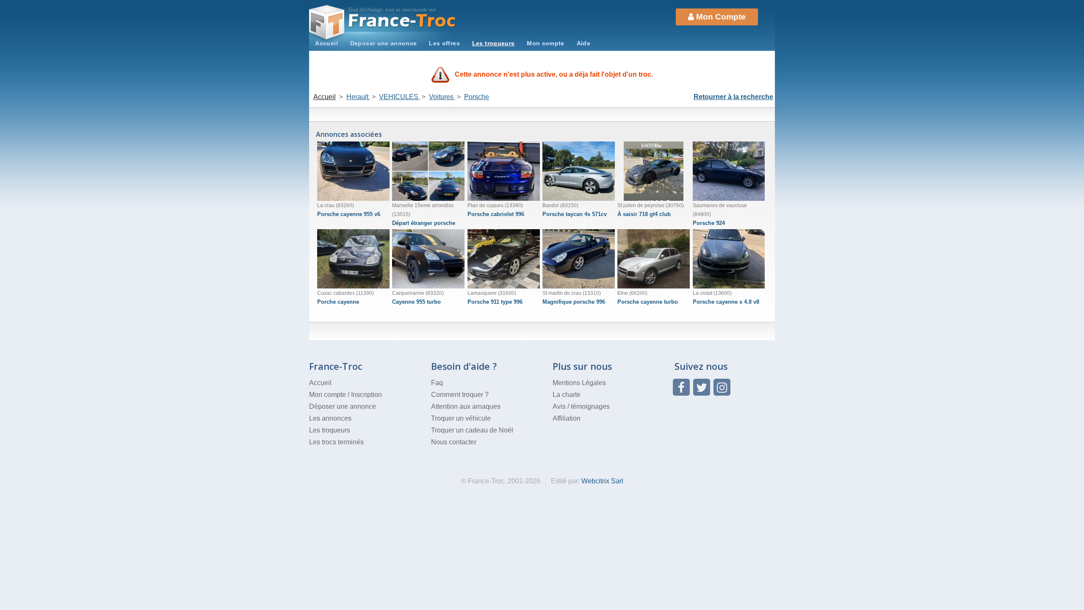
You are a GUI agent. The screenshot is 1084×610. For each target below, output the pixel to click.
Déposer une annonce (342, 406)
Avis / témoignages (581, 406)
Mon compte (545, 43)
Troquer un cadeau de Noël (472, 430)
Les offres (444, 43)
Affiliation (567, 418)
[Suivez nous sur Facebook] (681, 387)
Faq (437, 382)
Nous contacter (453, 442)
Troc (402, 20)
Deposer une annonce (383, 43)
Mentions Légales (579, 382)
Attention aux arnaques (466, 406)
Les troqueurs (493, 43)
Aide (583, 43)
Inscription (366, 394)
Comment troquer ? (460, 394)
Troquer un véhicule (461, 418)
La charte (567, 394)
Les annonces (330, 418)
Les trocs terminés (336, 442)
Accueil (326, 43)
